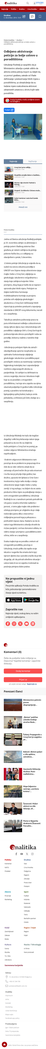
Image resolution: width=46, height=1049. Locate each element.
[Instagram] (14, 623)
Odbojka (27, 911)
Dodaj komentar (23, 671)
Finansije (8, 896)
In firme (26, 949)
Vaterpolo (27, 907)
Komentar (8, 864)
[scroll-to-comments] (32, 16)
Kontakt (8, 1003)
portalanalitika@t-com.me (18, 986)
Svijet (26, 935)
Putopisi (26, 886)
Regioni (26, 875)
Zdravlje (26, 879)
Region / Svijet (30, 928)
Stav (25, 864)
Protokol (7, 871)
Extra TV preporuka (12, 1031)
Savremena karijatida (14, 965)
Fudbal (26, 896)
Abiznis (42, 9)
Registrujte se (32, 684)
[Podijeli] (24, 16)
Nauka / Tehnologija (32, 945)
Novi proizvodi (29, 952)
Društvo (22, 9)
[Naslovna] (4, 1044)
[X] (20, 623)
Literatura (8, 960)
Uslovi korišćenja (11, 1011)
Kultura (8, 945)
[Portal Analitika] (11, 3)
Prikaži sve (23, 207)
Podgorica (27, 871)
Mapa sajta (9, 1014)
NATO (7, 867)
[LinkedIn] (33, 623)
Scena (7, 949)
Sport (26, 892)
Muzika (7, 952)
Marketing (8, 899)
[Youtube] (26, 623)
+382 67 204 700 (14, 981)
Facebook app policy (12, 1018)
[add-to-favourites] (40, 16)
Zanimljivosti (9, 932)
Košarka (26, 899)
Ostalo (26, 922)
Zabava (7, 935)
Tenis (26, 915)
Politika (13, 9)
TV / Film (8, 956)
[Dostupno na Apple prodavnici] (14, 599)
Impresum (9, 996)
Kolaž (7, 928)
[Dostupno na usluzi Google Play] (31, 599)
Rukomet (27, 903)
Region (26, 932)
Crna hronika (32, 9)
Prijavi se (23, 679)
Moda (7, 939)
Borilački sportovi (30, 918)
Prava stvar (28, 883)
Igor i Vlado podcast (12, 1028)
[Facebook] (8, 623)
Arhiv (7, 999)
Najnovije (4, 9)
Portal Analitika (9, 40)
